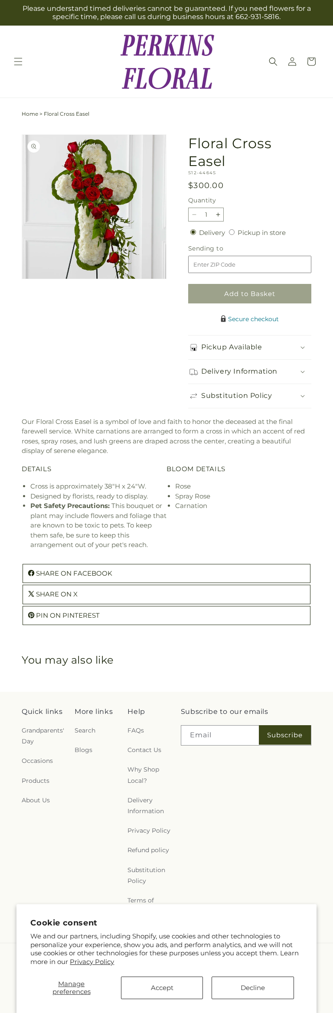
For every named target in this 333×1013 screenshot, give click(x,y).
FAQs (135, 730)
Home (30, 114)
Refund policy (148, 850)
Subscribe (285, 735)
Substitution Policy (146, 875)
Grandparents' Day (43, 735)
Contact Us (144, 750)
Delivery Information (145, 805)
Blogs (83, 750)
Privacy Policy (92, 962)
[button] (18, 61)
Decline (253, 988)
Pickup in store (262, 232)
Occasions (37, 761)
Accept (162, 988)
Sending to (218, 248)
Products (35, 781)
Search (85, 730)
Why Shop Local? (143, 774)
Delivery (213, 232)
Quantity (202, 200)
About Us (36, 800)
